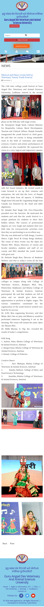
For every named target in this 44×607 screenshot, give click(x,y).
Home (5, 586)
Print (12, 543)
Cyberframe (32, 603)
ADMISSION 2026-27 (22, 46)
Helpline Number (22, 40)
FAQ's (36, 586)
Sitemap (23, 589)
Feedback (33, 589)
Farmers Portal (14, 26)
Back (5, 543)
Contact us (22, 591)
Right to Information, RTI (21, 586)
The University (11, 589)
